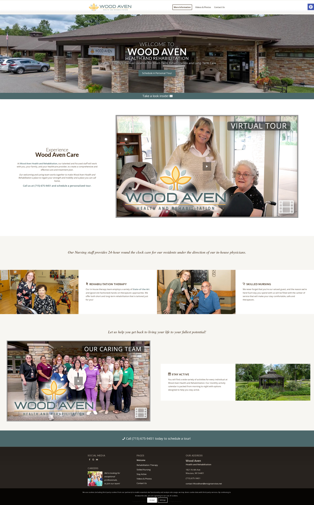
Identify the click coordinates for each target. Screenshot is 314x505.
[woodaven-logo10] (110, 7)
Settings (163, 500)
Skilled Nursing (144, 469)
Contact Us (142, 483)
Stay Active (141, 474)
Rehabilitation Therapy (147, 465)
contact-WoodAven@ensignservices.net (204, 483)
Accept (152, 500)
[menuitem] (182, 7)
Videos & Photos (144, 478)
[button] (311, 7)
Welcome (141, 460)
